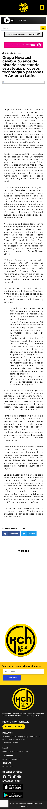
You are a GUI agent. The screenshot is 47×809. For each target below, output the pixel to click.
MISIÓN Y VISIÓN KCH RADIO (15, 722)
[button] (42, 7)
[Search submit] (43, 28)
